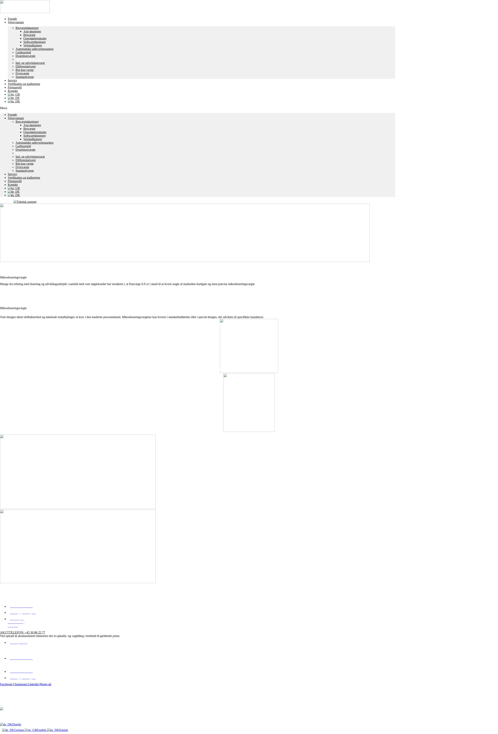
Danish (16, 724)
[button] (197, 108)
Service (12, 80)
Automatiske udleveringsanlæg (34, 49)
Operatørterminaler (34, 38)
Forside (12, 18)
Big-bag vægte (25, 70)
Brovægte (29, 35)
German (19, 730)
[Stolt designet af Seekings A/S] (1, 709)
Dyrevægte (22, 73)
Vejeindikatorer (32, 45)
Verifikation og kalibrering (24, 84)
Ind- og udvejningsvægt (30, 63)
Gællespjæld (23, 52)
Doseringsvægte (25, 56)
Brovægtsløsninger (27, 28)
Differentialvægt (26, 66)
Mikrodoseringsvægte (29, 59)
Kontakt (13, 91)
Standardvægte (25, 77)
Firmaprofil (15, 87)
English (42, 730)
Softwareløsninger (34, 42)
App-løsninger (32, 31)
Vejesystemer (16, 22)
